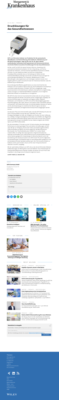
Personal (31, 302)
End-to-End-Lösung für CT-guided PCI (32, 278)
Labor (30, 313)
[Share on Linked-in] (14, 196)
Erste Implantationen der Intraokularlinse (34, 291)
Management (11, 357)
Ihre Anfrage (11, 186)
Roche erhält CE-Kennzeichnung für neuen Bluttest (36, 315)
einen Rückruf (13, 181)
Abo (8, 379)
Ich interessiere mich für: (14, 177)
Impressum (10, 386)
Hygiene (10, 362)
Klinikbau (10, 367)
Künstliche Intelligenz (13, 224)
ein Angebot (13, 179)
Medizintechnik (40, 265)
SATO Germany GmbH (13, 164)
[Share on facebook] (8, 196)
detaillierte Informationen (16, 183)
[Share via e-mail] (21, 196)
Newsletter (11, 377)
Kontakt (10, 380)
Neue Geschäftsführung (28, 304)
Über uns (10, 384)
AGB (8, 389)
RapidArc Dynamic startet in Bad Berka (33, 267)
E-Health (10, 360)
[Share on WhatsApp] (18, 196)
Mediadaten (11, 382)
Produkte (19, 23)
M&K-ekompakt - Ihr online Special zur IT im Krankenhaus (39, 225)
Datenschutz (11, 387)
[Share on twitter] (11, 196)
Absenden (46, 334)
